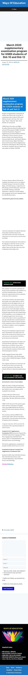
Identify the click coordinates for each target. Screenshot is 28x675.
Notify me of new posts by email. (12, 584)
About (12, 667)
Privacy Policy (18, 670)
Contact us (19, 667)
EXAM (12, 530)
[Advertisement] (14, 27)
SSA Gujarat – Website (9, 651)
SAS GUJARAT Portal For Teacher (12, 653)
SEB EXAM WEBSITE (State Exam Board (14, 657)
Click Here (11, 464)
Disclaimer (9, 670)
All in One (7, 530)
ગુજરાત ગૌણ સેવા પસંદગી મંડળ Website (12, 659)
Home (7, 667)
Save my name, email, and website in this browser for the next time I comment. (14, 572)
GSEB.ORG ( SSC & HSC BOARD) (11, 655)
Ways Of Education (14, 2)
